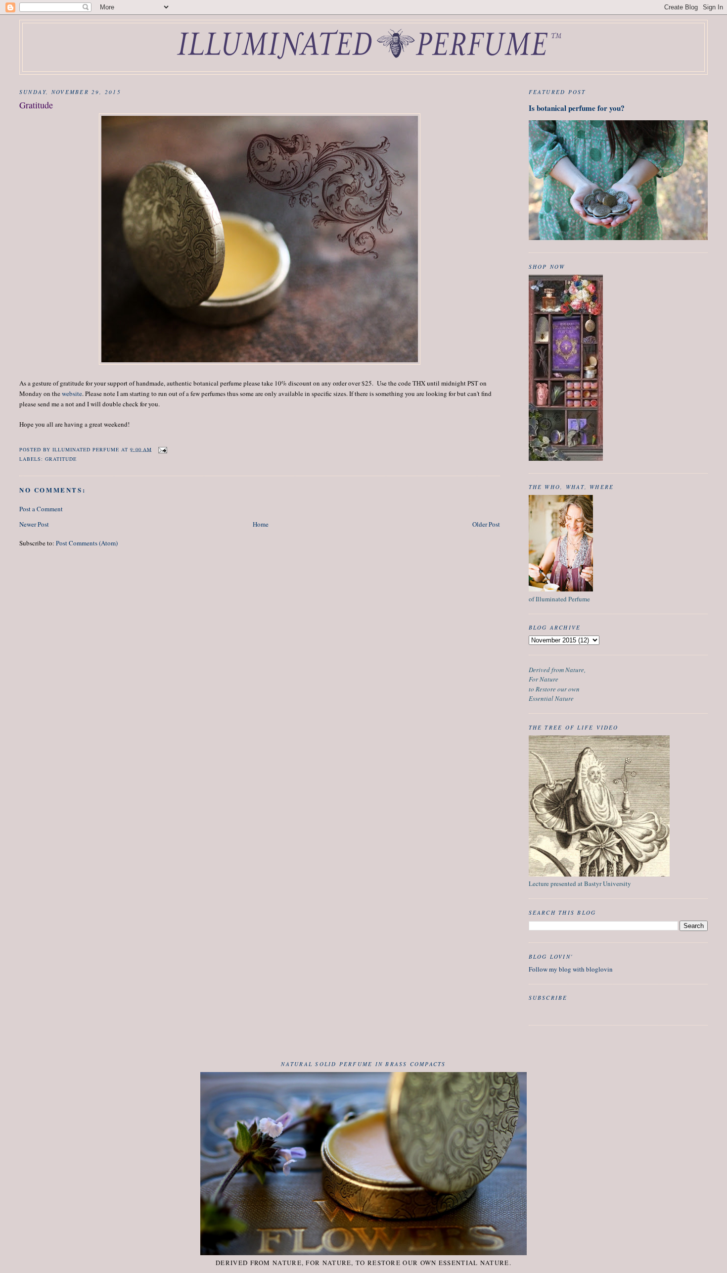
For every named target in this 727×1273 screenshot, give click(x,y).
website (72, 393)
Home (261, 524)
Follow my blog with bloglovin (571, 969)
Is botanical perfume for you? (577, 107)
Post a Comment (41, 508)
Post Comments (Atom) (87, 543)
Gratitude (61, 458)
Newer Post (34, 524)
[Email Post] (162, 448)
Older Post (486, 524)
